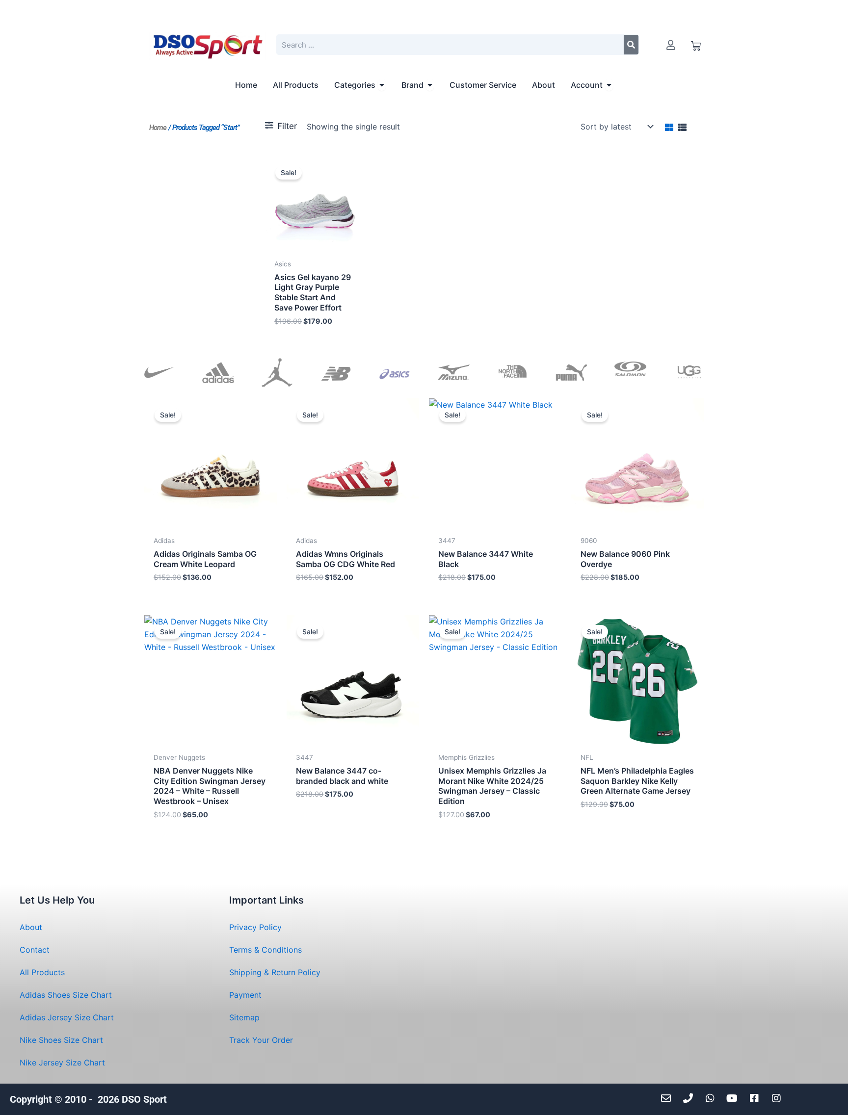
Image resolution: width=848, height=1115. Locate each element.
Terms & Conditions (265, 950)
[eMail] (668, 1098)
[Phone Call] (690, 1098)
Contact (35, 950)
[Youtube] (734, 1098)
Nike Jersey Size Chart (62, 1062)
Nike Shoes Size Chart (61, 1040)
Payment (245, 995)
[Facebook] (756, 1098)
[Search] (631, 44)
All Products (42, 972)
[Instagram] (778, 1098)
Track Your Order (261, 1040)
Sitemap (244, 1017)
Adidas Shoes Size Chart (66, 995)
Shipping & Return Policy (274, 972)
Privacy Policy (255, 927)
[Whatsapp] (712, 1098)
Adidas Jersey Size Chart (67, 1017)
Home (157, 127)
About (31, 927)
